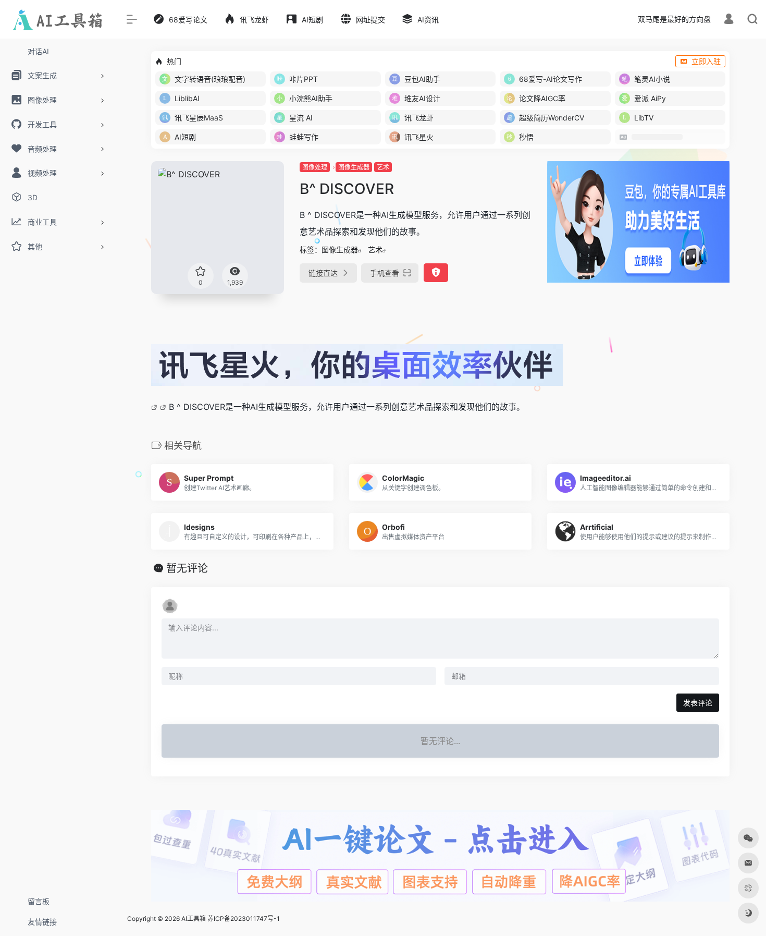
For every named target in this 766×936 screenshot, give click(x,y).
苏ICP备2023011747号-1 (243, 918)
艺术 (383, 167)
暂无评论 (187, 568)
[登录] (728, 20)
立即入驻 (706, 61)
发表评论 (697, 702)
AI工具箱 (193, 918)
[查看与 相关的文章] (155, 407)
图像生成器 (353, 167)
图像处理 (314, 167)
